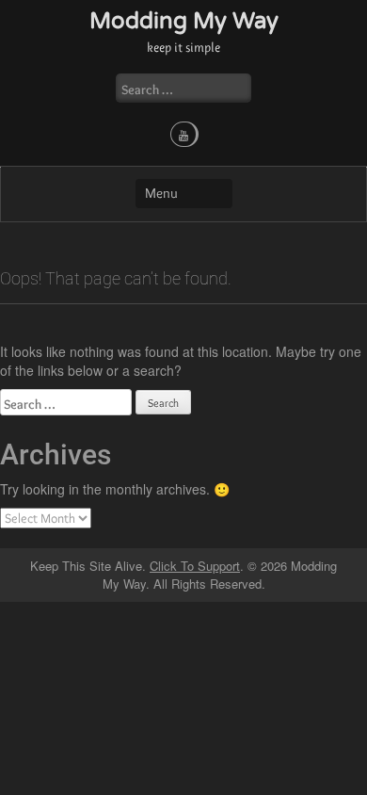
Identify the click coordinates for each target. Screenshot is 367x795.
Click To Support (195, 566)
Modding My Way (184, 21)
